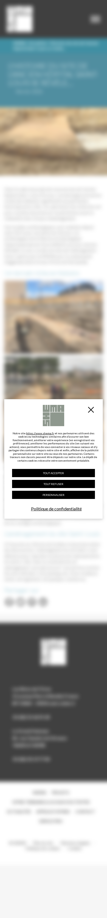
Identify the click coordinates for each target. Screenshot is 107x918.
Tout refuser (53, 484)
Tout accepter (53, 473)
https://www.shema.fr (40, 433)
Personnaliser (53, 494)
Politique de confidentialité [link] (56, 508)
